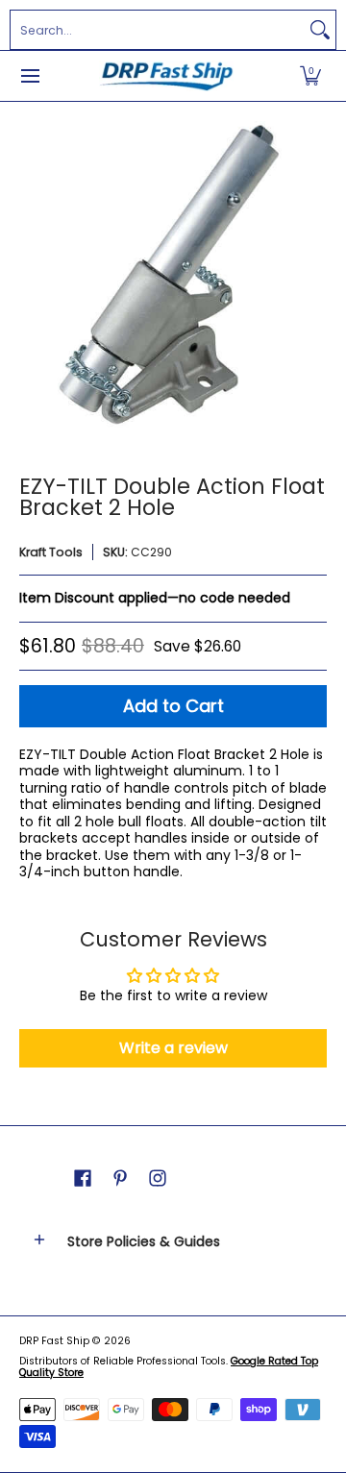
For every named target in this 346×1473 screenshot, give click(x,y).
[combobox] (158, 30)
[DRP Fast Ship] (166, 76)
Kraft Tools (51, 552)
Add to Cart (173, 706)
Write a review (173, 1048)
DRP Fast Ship (54, 1341)
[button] (310, 76)
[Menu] (29, 76)
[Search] (320, 30)
